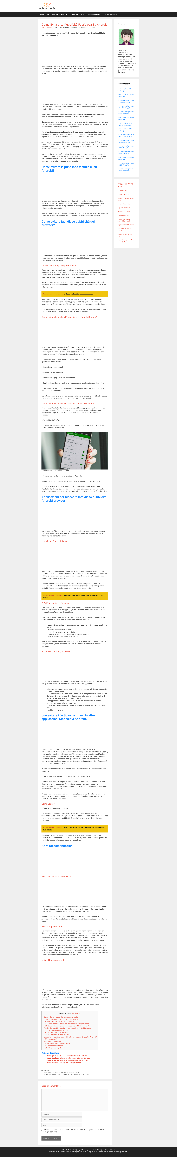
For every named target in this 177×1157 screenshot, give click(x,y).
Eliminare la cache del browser (57, 1043)
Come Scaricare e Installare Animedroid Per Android (67, 1060)
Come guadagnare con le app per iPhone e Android (66, 1056)
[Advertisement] (74, 52)
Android (51, 27)
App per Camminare (124, 208)
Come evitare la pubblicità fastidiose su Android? (61, 1017)
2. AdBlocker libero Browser (56, 1032)
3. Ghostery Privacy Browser (57, 1035)
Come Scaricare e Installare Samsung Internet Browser (68, 1058)
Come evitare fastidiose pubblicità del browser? (61, 1019)
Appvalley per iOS (123, 215)
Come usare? (51, 1039)
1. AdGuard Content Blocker (56, 1030)
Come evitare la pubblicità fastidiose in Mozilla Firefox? (67, 1026)
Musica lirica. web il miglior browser (59, 1021)
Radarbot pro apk (123, 194)
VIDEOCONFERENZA (94, 14)
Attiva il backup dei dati (55, 1048)
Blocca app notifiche (54, 1046)
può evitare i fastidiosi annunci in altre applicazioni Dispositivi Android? (69, 1037)
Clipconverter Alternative (126, 225)
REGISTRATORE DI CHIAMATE (57, 14)
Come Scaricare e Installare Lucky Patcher (63, 1063)
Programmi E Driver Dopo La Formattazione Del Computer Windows (66, 1074)
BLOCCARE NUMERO (77, 14)
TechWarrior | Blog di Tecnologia (78, 1150)
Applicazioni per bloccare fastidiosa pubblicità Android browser (66, 1028)
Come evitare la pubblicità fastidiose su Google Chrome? (67, 1024)
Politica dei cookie (109, 1150)
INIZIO (43, 27)
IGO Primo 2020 (123, 191)
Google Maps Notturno (125, 204)
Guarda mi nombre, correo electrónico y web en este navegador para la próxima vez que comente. (75, 1131)
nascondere (76, 1013)
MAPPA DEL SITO (111, 14)
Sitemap (93, 1150)
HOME (42, 14)
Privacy (99, 1150)
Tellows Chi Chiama (124, 211)
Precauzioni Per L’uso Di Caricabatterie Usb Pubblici (61, 1072)
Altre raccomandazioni (51, 1041)
